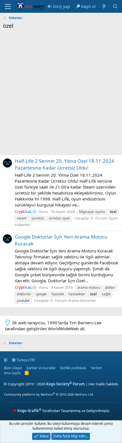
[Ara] (115, 6)
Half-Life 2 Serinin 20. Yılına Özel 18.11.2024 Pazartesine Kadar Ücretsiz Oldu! (64, 164)
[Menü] (7, 6)
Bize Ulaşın (13, 367)
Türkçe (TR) (25, 359)
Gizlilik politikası (73, 367)
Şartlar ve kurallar (41, 367)
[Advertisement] (61, 94)
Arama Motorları (82, 300)
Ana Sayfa (12, 372)
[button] (6, 360)
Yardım (96, 367)
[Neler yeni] (104, 6)
